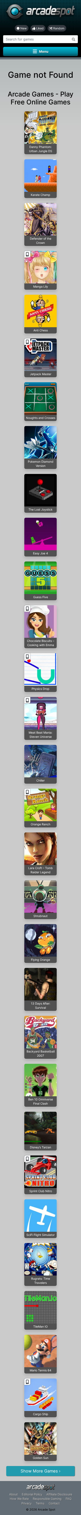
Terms (40, 1503)
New (23, 28)
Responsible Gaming (47, 1498)
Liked (39, 28)
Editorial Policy (32, 1494)
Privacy (26, 1503)
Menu (43, 51)
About (13, 1494)
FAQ (68, 1498)
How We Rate (19, 1498)
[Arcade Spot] (40, 12)
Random (58, 28)
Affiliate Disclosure (59, 1494)
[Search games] (73, 39)
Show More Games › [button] (40, 1471)
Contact (54, 1503)
